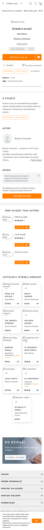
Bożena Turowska (22, 38)
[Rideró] (3, 3)
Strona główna (14, 4)
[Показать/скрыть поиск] (31, 3)
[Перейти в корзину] (40, 3)
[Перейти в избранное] (35, 3)
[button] (31, 65)
